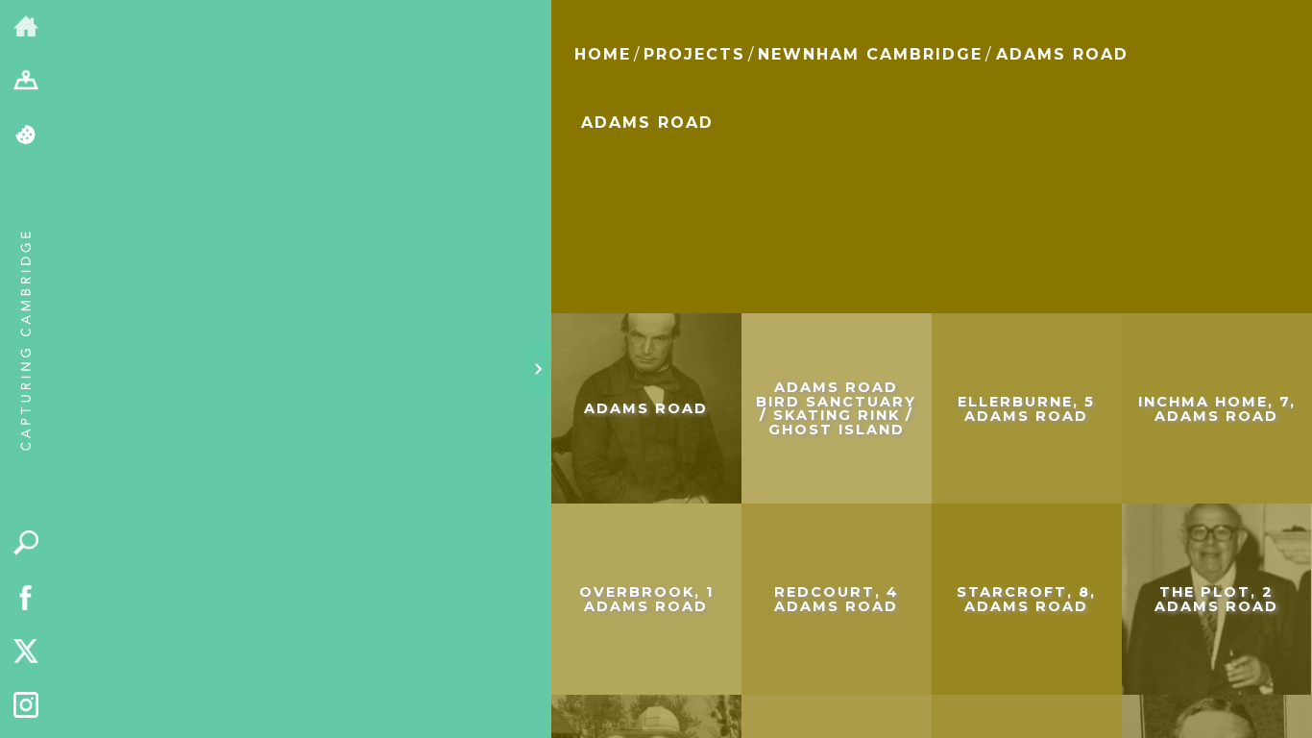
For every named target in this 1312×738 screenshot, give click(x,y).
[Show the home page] (26, 27)
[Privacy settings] (26, 136)
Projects (694, 54)
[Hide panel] (537, 369)
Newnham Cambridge (870, 54)
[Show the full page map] (26, 82)
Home (602, 54)
